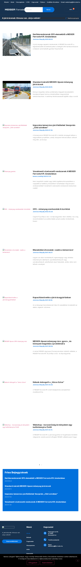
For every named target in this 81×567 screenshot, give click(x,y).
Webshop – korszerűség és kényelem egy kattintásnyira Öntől (52, 426)
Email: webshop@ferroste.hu (70, 2)
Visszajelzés (20, 2)
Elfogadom (33, 563)
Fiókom (42, 2)
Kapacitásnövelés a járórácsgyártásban (52, 297)
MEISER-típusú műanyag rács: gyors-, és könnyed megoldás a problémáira (52, 342)
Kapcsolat (35, 2)
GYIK (28, 2)
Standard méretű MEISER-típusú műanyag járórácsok (53, 83)
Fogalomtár (30, 541)
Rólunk (6, 2)
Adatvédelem (47, 563)
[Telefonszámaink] (45, 539)
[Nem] (77, 560)
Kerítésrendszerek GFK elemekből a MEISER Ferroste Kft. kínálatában (53, 35)
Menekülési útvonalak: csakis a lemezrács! (53, 250)
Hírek (12, 2)
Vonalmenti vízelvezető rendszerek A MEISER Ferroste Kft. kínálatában (54, 172)
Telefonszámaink (53, 540)
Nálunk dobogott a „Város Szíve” (48, 382)
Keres (49, 9)
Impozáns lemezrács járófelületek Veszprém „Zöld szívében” (54, 126)
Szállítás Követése (53, 2)
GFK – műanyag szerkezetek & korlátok (51, 209)
